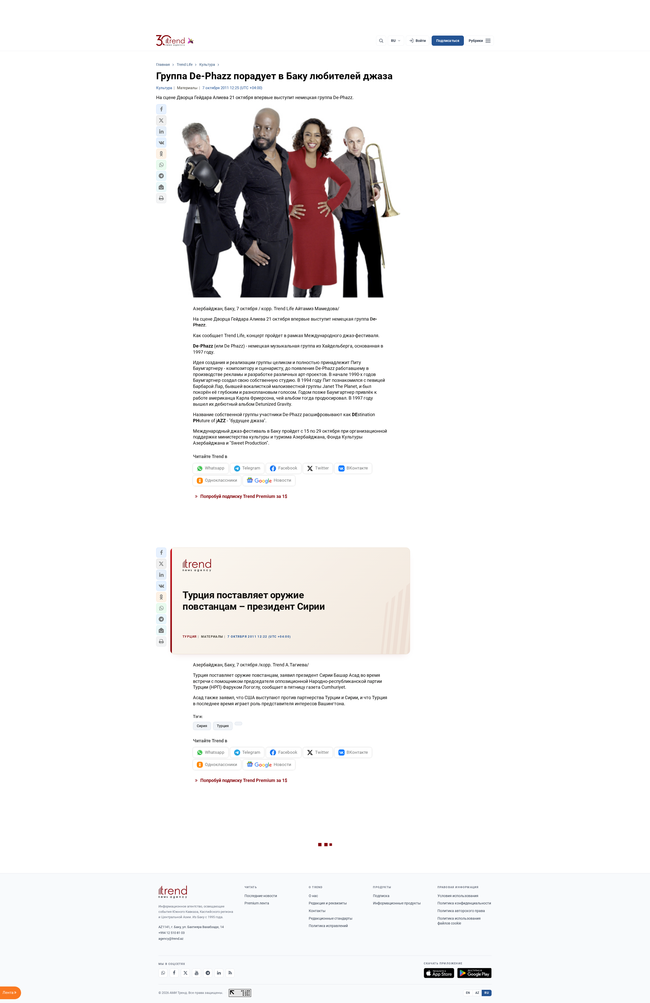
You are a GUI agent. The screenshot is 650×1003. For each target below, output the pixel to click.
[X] (185, 973)
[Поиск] (381, 41)
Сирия (202, 726)
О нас (313, 896)
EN (468, 993)
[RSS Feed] (230, 973)
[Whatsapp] (163, 973)
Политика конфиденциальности (464, 903)
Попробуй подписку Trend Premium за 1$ (243, 496)
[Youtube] (196, 973)
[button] (161, 109)
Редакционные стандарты (330, 918)
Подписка (381, 896)
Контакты (317, 911)
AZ (477, 993)
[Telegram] (207, 973)
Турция (223, 726)
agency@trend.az (170, 939)
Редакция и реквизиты (328, 903)
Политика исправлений (328, 926)
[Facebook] (174, 973)
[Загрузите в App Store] (439, 973)
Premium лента (257, 903)
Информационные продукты (397, 903)
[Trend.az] (175, 40)
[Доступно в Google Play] (474, 973)
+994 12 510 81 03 (171, 933)
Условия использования (457, 896)
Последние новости (261, 896)
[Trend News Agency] (172, 892)
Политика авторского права (461, 911)
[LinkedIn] (218, 973)
